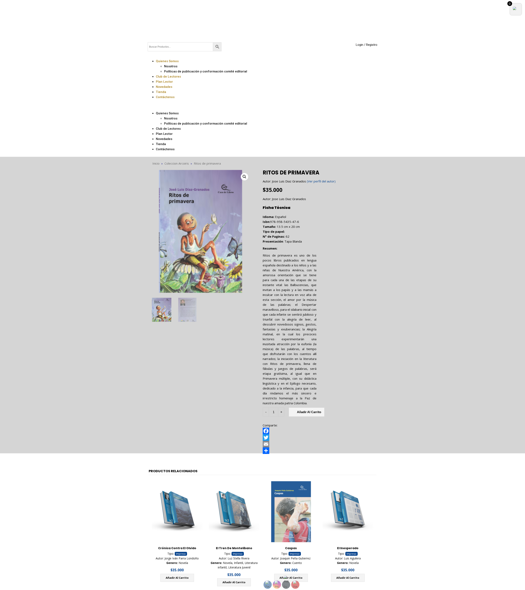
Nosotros (170, 66)
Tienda (161, 92)
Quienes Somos (167, 61)
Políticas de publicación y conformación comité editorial (205, 71)
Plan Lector (164, 82)
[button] (262, 105)
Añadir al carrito (177, 578)
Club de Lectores (168, 76)
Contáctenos (165, 97)
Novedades (164, 87)
